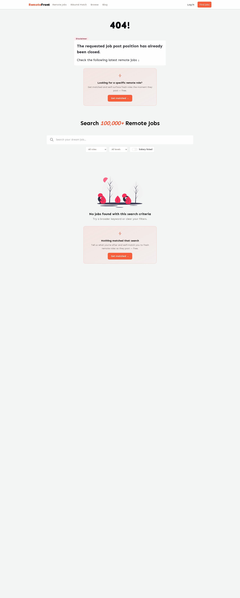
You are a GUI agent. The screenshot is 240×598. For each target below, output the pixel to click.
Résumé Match (79, 4)
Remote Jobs (59, 4)
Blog (104, 4)
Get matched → (120, 98)
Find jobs (204, 4)
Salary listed (145, 149)
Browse (94, 4)
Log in (190, 4)
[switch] (135, 149)
